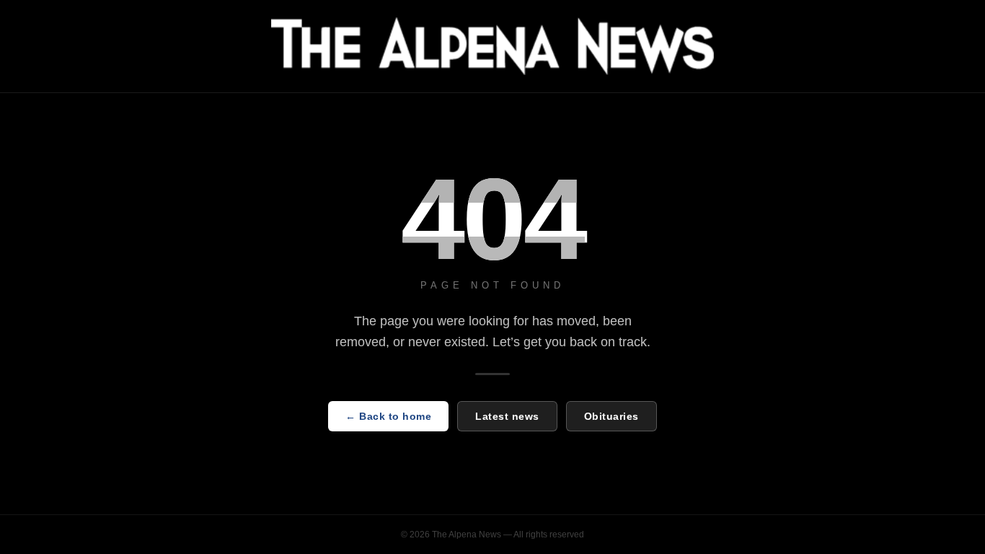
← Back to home (388, 416)
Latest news (507, 416)
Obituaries (611, 416)
